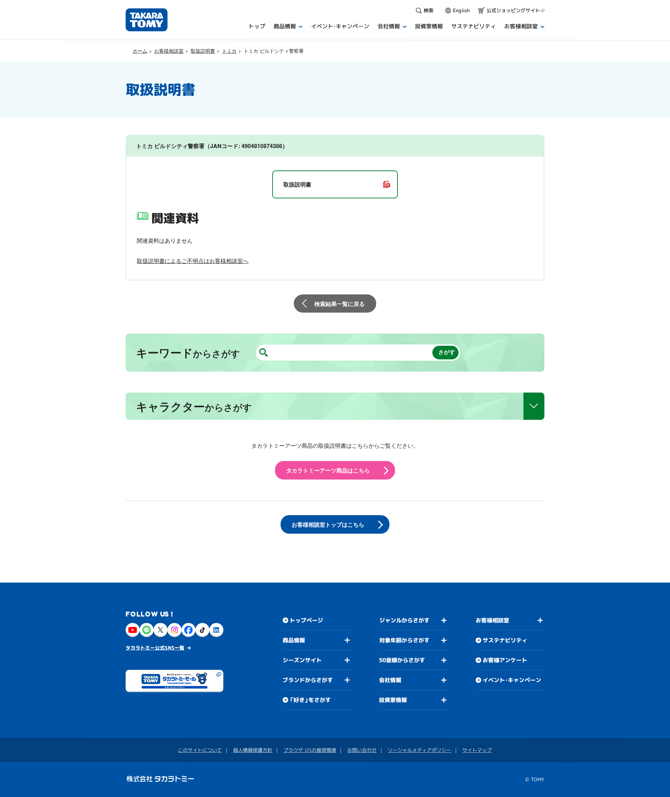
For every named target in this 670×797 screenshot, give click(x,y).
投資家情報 (393, 700)
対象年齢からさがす (404, 640)
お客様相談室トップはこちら (328, 524)
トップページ (306, 620)
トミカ (229, 50)
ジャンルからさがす (404, 620)
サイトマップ (477, 750)
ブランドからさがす (308, 680)
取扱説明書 (203, 50)
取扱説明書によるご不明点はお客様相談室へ (192, 261)
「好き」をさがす (310, 700)
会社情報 (390, 680)
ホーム (140, 50)
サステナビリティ (505, 640)
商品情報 (294, 640)
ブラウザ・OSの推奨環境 (309, 750)
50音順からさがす (402, 660)
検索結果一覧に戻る (339, 304)
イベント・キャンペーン (512, 680)
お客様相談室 (169, 50)
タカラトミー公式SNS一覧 (155, 647)
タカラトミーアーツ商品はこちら (328, 470)
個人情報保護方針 (252, 750)
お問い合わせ (362, 750)
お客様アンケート (505, 660)
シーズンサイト (302, 660)
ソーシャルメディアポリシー (419, 750)
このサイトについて (200, 750)
